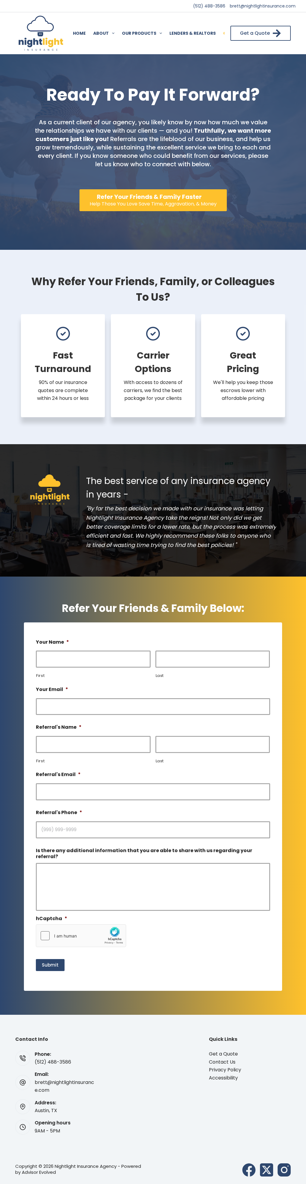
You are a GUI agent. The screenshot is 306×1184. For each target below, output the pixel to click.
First (40, 675)
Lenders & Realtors (192, 33)
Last (160, 675)
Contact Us (222, 1062)
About (101, 33)
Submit (50, 965)
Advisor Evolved (39, 1172)
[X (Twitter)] (266, 1170)
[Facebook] (248, 1170)
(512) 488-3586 (209, 6)
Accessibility (223, 1077)
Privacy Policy (225, 1069)
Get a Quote (255, 33)
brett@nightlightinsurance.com (263, 6)
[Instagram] (284, 1170)
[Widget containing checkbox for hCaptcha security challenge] (81, 935)
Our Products (139, 33)
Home (79, 33)
